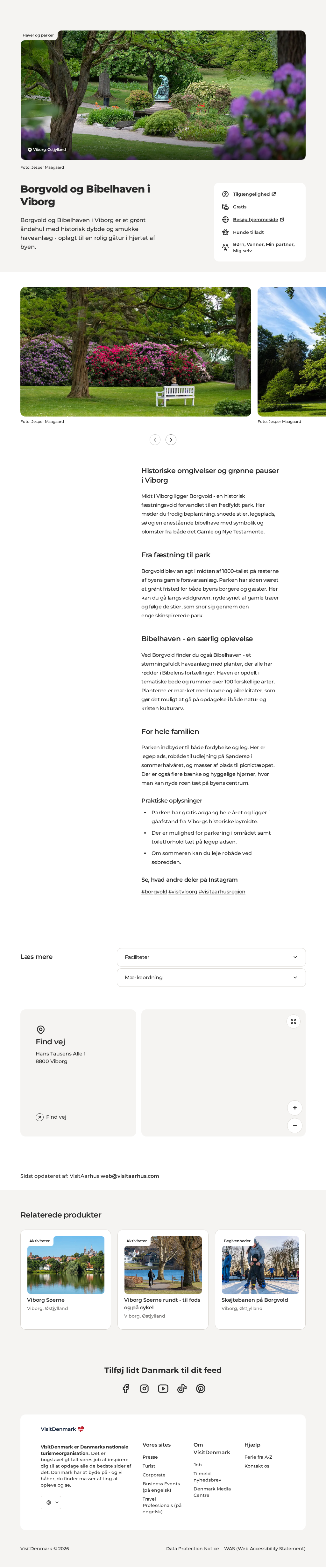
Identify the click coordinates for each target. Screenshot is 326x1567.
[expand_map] (294, 1021)
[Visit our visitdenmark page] (163, 1388)
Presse (150, 1457)
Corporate (154, 1475)
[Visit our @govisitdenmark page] (182, 1388)
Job (198, 1465)
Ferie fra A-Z (258, 1457)
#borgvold (154, 892)
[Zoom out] (294, 1125)
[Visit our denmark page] (125, 1388)
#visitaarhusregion (222, 892)
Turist (149, 1466)
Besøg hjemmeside (255, 219)
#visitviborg (182, 892)
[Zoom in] (294, 1108)
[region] (223, 1072)
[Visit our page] (144, 1388)
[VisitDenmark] (62, 1429)
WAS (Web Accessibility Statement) (265, 1548)
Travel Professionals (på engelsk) (162, 1505)
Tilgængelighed (251, 194)
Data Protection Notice (192, 1548)
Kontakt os (256, 1466)
